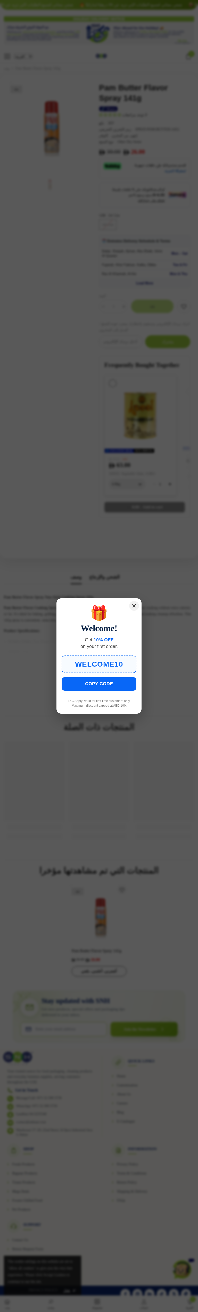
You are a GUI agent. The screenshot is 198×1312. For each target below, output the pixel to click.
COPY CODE (99, 683)
